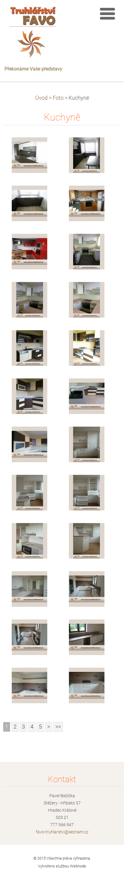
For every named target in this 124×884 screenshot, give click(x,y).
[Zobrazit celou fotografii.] (29, 155)
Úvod (41, 98)
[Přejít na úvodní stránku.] (33, 33)
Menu (107, 14)
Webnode (78, 866)
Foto (58, 98)
